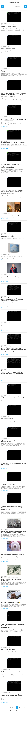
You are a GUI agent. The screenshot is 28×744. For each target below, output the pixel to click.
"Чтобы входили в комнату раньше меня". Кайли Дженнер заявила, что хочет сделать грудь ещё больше (14, 626)
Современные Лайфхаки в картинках (12, 215)
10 (24, 707)
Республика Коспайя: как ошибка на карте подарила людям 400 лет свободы (13, 532)
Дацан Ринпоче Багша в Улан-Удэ (11, 671)
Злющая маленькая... (7, 324)
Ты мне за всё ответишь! (8, 484)
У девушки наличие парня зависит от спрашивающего (12, 440)
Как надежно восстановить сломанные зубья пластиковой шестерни (12, 555)
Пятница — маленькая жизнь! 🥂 (10, 602)
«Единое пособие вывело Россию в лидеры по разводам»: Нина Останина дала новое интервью (12, 166)
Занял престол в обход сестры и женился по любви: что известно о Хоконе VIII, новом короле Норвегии (13, 95)
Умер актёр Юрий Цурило (8, 649)
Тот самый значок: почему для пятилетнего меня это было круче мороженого (11, 579)
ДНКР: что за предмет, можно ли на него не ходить (14, 70)
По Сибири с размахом (8, 48)
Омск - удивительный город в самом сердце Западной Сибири (12, 25)
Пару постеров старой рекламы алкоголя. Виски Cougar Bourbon (13, 235)
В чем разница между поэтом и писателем (13, 142)
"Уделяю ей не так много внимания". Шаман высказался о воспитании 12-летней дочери (12, 508)
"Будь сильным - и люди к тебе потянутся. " (13, 397)
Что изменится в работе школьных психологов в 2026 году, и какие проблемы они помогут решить (13, 119)
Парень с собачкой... (7, 418)
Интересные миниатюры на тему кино (12, 256)
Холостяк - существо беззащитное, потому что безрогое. (13, 464)
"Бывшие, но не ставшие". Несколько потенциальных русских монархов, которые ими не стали (12, 192)
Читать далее (5, 31)
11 (10, 710)
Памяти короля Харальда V (9, 276)
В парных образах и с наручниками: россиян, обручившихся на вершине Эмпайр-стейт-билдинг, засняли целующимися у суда (12, 300)
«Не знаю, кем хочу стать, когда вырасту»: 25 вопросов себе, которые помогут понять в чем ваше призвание (13, 695)
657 (17, 710)
